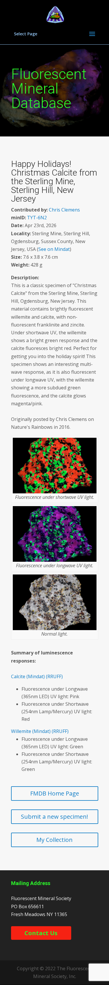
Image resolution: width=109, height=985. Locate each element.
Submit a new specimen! (54, 816)
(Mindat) (35, 676)
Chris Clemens (64, 210)
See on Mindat (54, 249)
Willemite (21, 731)
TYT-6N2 (37, 217)
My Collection (54, 840)
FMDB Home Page (54, 793)
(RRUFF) (54, 676)
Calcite (18, 676)
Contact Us (41, 933)
